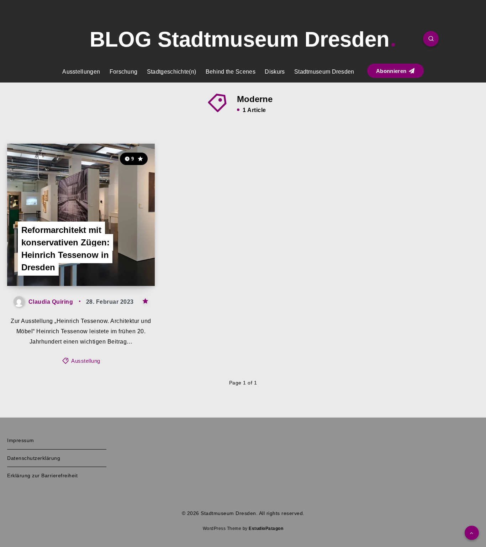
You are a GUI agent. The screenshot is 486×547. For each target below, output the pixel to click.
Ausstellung (85, 361)
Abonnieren (392, 71)
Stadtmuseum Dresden (324, 72)
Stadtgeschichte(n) (171, 72)
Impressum (20, 440)
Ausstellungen (81, 72)
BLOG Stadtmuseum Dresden (240, 39)
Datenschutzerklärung (33, 458)
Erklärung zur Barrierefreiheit (42, 475)
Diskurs (275, 72)
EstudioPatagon (266, 528)
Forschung (124, 72)
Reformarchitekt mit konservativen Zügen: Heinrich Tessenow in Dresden (65, 248)
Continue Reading (121, 265)
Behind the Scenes (230, 72)
